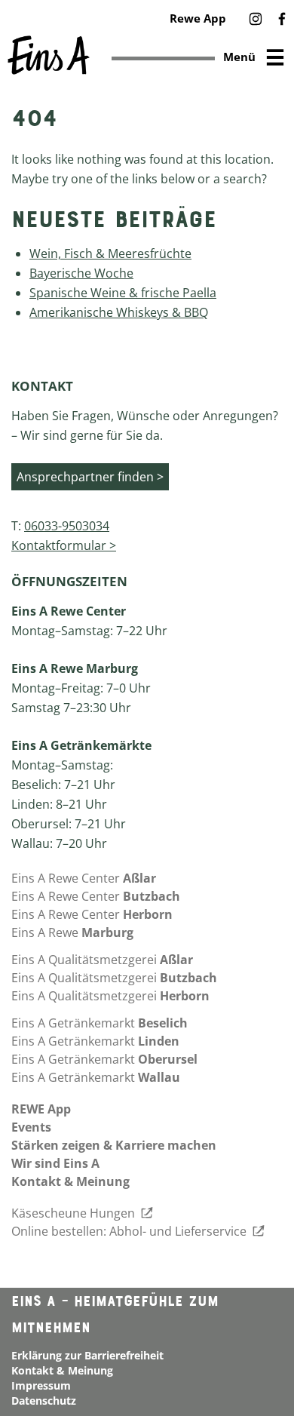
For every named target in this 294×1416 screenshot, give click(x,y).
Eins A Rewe (72, 932)
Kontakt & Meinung (70, 1181)
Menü (239, 56)
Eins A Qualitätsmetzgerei (102, 959)
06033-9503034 (66, 526)
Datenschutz (43, 1400)
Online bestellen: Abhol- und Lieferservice (130, 1231)
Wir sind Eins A (55, 1163)
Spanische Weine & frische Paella (122, 292)
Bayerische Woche (81, 273)
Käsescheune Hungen (74, 1213)
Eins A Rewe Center (83, 878)
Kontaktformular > (63, 545)
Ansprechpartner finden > (90, 476)
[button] (255, 19)
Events (31, 1127)
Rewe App (198, 18)
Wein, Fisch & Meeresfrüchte (110, 253)
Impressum (41, 1385)
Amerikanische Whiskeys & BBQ (118, 312)
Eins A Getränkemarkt (99, 1023)
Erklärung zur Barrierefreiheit (87, 1355)
